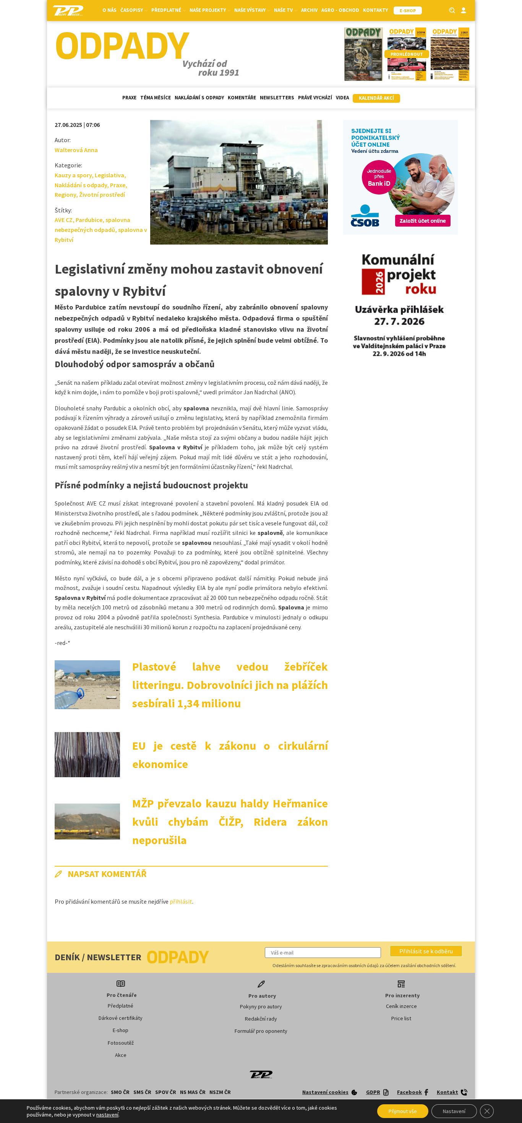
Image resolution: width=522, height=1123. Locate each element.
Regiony (65, 194)
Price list (401, 1018)
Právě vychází (315, 97)
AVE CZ (64, 220)
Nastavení (454, 1111)
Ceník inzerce (401, 1006)
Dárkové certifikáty (121, 1017)
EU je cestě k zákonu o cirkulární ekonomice (230, 754)
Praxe (129, 97)
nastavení (107, 1114)
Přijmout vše (403, 1111)
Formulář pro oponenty (261, 1030)
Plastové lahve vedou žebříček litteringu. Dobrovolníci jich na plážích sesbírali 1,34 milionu (230, 684)
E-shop (120, 1030)
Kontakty (375, 10)
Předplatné (120, 1005)
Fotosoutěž (121, 1042)
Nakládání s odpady (199, 97)
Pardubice (89, 220)
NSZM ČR (220, 1092)
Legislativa (109, 175)
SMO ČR (120, 1092)
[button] (426, 951)
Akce (120, 1055)
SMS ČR (142, 1092)
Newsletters (277, 97)
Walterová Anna (76, 150)
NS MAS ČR (193, 1092)
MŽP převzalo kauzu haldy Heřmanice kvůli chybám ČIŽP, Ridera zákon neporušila (230, 821)
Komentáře (242, 97)
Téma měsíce (155, 97)
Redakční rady (261, 1018)
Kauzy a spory (73, 175)
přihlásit (181, 901)
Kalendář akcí (376, 98)
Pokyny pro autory (261, 1006)
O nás (109, 10)
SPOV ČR (165, 1092)
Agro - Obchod (340, 10)
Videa (342, 97)
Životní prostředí (102, 194)
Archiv (309, 10)
